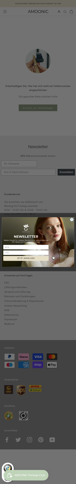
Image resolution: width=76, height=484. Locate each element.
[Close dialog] (71, 219)
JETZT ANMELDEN (26, 258)
